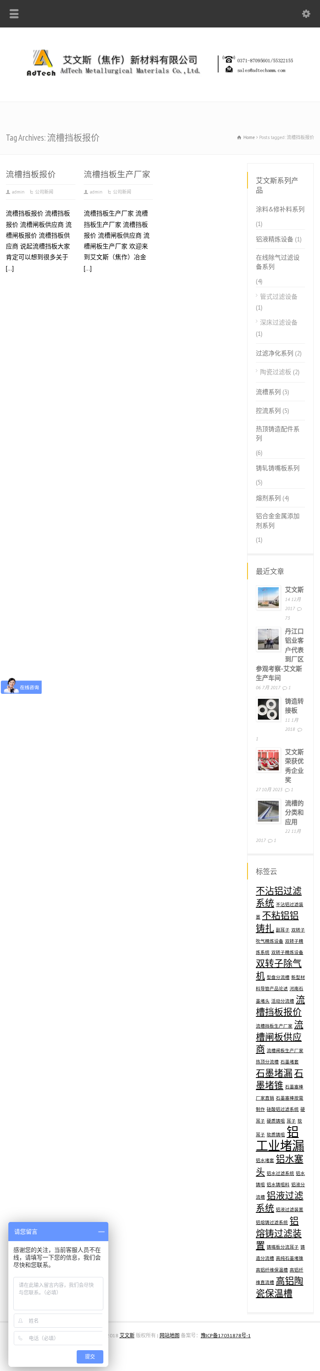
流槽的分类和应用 (294, 812)
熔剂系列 (268, 498)
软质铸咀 (276, 1135)
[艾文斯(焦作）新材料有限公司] (160, 83)
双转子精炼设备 (287, 952)
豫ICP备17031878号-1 (226, 1335)
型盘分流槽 (278, 977)
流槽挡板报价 (31, 174)
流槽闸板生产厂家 (285, 1050)
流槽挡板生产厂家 (117, 174)
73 (287, 618)
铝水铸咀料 (278, 1184)
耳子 (291, 1121)
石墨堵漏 (274, 1073)
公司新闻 (44, 192)
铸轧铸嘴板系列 (278, 468)
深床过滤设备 (279, 322)
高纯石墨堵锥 (289, 1258)
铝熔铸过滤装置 (279, 1233)
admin (18, 192)
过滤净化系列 (274, 353)
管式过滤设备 (279, 297)
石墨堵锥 (279, 1079)
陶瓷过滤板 (275, 372)
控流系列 (268, 411)
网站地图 (170, 1335)
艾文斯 (294, 590)
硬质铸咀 (276, 1121)
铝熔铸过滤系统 (272, 1222)
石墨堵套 (289, 1062)
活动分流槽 (282, 1001)
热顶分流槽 (267, 1062)
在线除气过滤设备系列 (278, 262)
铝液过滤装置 (289, 1209)
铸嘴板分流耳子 (283, 1247)
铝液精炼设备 (274, 239)
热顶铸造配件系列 (278, 433)
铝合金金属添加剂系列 (278, 520)
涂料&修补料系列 (280, 209)
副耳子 (283, 930)
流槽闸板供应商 (279, 1036)
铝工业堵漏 (280, 1138)
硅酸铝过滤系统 (283, 1109)
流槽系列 (268, 392)
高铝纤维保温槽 (272, 1270)
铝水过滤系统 (280, 1173)
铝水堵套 (265, 1160)
